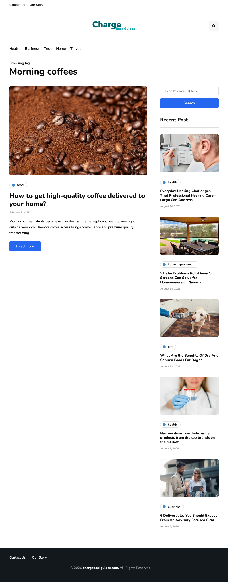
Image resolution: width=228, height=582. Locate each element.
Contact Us (17, 5)
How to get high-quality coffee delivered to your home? (77, 200)
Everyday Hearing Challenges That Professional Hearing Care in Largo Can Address (189, 195)
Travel (75, 48)
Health (14, 48)
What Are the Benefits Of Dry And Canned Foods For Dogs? (189, 357)
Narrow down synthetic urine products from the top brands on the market (187, 438)
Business (32, 48)
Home (61, 48)
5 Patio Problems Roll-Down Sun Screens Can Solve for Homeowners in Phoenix (188, 278)
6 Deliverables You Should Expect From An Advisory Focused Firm (188, 517)
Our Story (36, 5)
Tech (48, 48)
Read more (25, 246)
